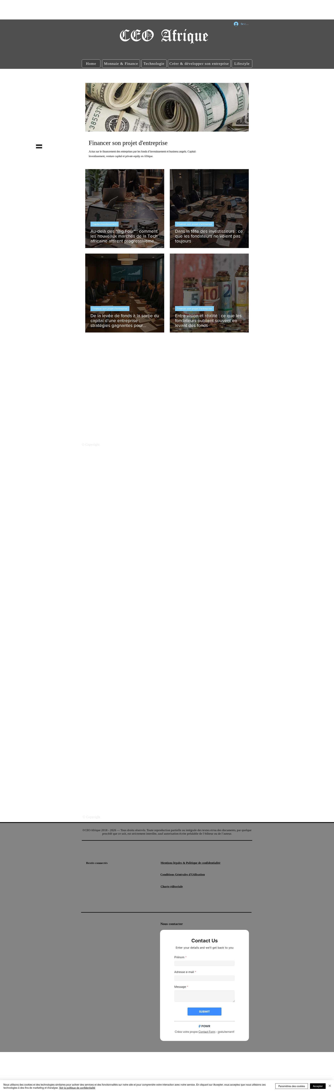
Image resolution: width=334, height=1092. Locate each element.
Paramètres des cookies (291, 1086)
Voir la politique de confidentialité (77, 1087)
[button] (91, 63)
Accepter (318, 1086)
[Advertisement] (63, 9)
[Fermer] (330, 1086)
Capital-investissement (105, 224)
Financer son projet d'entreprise (194, 224)
